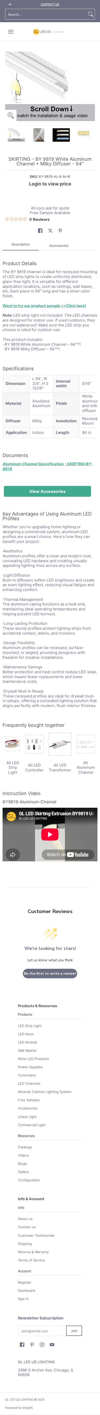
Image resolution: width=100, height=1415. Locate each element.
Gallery (23, 1172)
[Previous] (8, 86)
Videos (23, 1155)
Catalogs (25, 1147)
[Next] (91, 86)
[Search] (90, 14)
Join (74, 1331)
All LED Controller (34, 767)
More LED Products (33, 1059)
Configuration (29, 1180)
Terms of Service (31, 1260)
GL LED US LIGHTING (19, 1399)
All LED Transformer (60, 767)
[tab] (20, 245)
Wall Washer (27, 1050)
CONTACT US (50, 4)
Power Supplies (30, 1067)
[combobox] (45, 14)
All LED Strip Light (12, 767)
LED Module (27, 1042)
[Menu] (10, 31)
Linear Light (27, 1117)
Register (24, 1282)
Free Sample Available (50, 212)
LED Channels (29, 1083)
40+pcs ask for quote (50, 208)
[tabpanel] (50, 558)
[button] (40, 230)
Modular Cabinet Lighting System (44, 1092)
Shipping (25, 1244)
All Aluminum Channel (86, 767)
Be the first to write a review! (50, 973)
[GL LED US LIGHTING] (48, 31)
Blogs (22, 1163)
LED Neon (26, 1034)
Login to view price (50, 184)
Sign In (23, 1299)
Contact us (27, 1227)
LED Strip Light (30, 1026)
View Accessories (47, 491)
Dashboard (26, 1290)
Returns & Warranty (33, 1252)
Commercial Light (32, 1125)
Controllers (27, 1075)
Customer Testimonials (36, 1235)
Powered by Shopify (19, 1408)
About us (25, 1219)
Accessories (27, 1108)
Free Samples (29, 1100)
